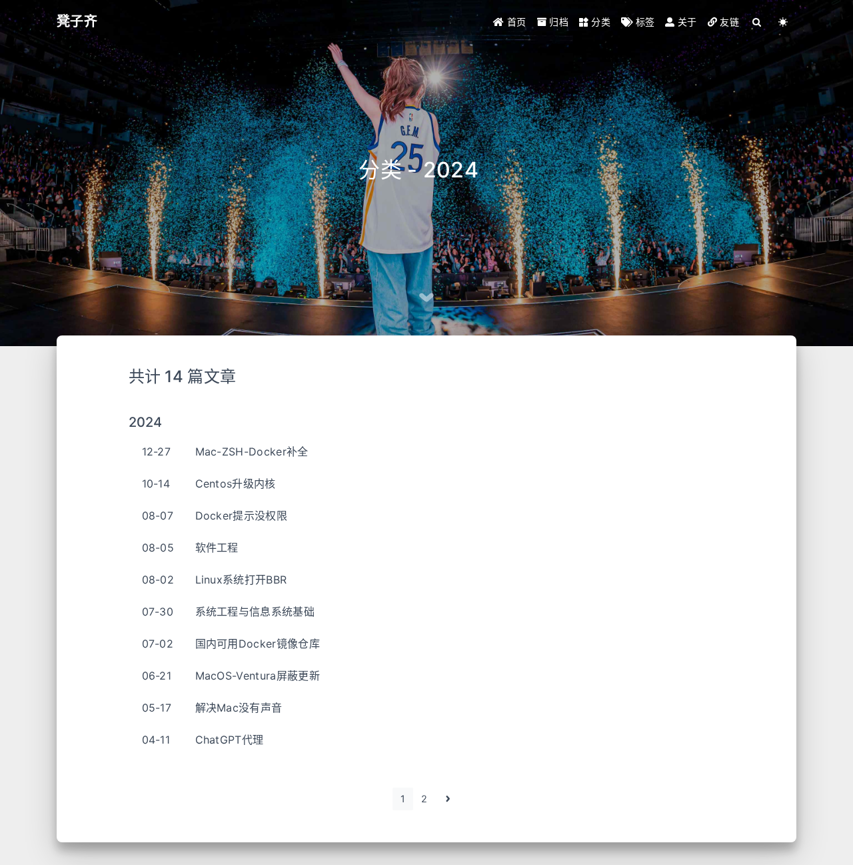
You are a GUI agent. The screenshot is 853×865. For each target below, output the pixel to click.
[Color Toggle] (783, 21)
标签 (643, 21)
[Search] (757, 21)
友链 (728, 21)
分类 (599, 21)
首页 (515, 21)
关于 (686, 21)
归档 (557, 21)
